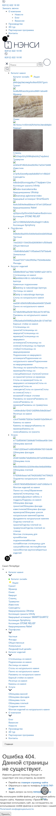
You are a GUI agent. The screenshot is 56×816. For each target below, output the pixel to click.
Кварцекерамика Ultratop (21, 610)
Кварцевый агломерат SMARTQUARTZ (28, 617)
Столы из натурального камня (24, 668)
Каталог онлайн (21, 76)
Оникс (12, 592)
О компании (15, 11)
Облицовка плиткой (18, 703)
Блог (17, 17)
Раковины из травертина (35, 404)
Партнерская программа (21, 30)
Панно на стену (21, 490)
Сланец (12, 598)
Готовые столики (31, 395)
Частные (13, 636)
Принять (5, 814)
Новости (19, 14)
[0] (5, 38)
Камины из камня (17, 683)
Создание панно (17, 706)
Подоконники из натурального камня (27, 359)
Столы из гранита (33, 389)
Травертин (14, 601)
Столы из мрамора (23, 379)
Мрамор (13, 588)
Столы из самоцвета (22, 388)
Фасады (13, 639)
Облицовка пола (17, 700)
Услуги (14, 434)
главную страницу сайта (34, 782)
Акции (15, 582)
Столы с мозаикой (22, 394)
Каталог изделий (19, 266)
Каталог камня (18, 72)
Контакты (13, 33)
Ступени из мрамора (34, 376)
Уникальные (15, 645)
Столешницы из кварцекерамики (24, 350)
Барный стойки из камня (21, 677)
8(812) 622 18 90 (10, 5)
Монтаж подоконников (20, 539)
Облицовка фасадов (19, 696)
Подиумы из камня (31, 499)
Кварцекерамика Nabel (20, 626)
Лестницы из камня (18, 665)
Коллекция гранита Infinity (22, 613)
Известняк (14, 604)
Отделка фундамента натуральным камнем (31, 517)
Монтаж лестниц (29, 546)
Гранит (12, 585)
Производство (16, 23)
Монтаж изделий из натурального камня (29, 709)
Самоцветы (14, 607)
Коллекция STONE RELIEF (22, 623)
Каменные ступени (30, 373)
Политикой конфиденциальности (17, 808)
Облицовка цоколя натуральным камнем (28, 514)
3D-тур (12, 26)
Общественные (16, 642)
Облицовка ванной (18, 693)
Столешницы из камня (20, 658)
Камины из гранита (30, 431)
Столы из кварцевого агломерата (27, 381)
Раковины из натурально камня (25, 674)
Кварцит (13, 595)
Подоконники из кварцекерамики (30, 363)
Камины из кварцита (23, 425)
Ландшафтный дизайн (20, 648)
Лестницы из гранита (24, 367)
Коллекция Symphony (19, 620)
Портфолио (17, 228)
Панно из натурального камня (24, 671)
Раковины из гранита (24, 398)
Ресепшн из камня (18, 680)
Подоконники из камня (20, 661)
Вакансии (19, 20)
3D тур (12, 731)
